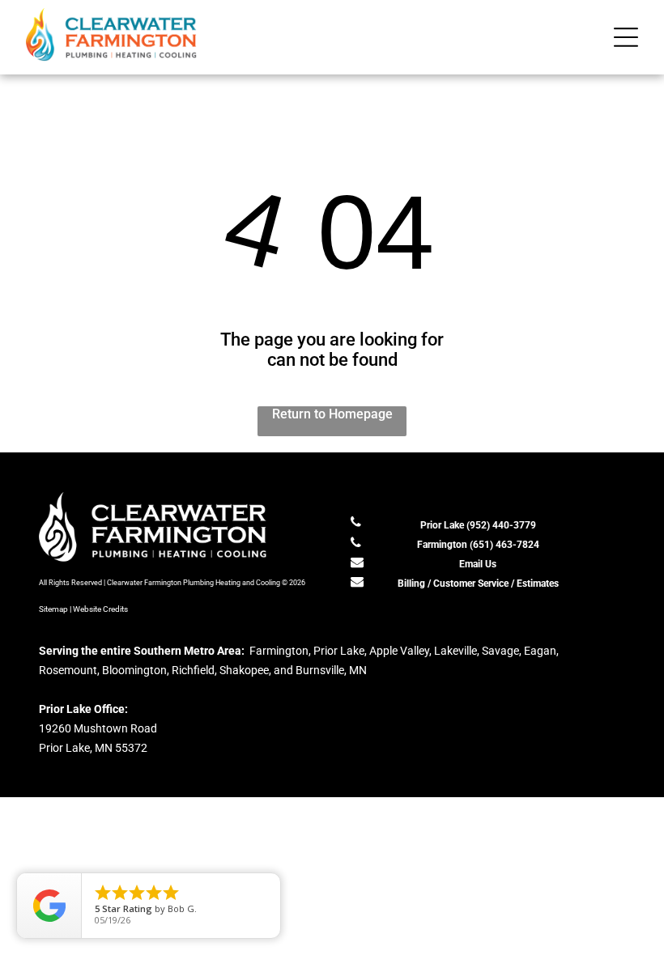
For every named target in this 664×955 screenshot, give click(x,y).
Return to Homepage (332, 414)
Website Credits (100, 609)
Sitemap (53, 609)
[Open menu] (626, 37)
